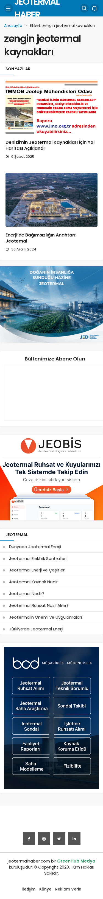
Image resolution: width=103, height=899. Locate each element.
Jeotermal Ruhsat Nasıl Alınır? (39, 605)
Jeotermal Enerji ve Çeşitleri (37, 570)
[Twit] (59, 838)
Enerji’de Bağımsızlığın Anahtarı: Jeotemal (40, 238)
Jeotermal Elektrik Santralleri (37, 558)
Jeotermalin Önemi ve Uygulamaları (45, 617)
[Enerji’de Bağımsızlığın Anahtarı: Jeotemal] (51, 200)
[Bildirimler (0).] (94, 8)
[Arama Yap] (84, 8)
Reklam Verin (68, 889)
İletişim (28, 889)
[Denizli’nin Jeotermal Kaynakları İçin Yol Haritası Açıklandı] (51, 107)
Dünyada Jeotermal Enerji (35, 546)
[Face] (29, 838)
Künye (45, 889)
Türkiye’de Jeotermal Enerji (36, 629)
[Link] (74, 838)
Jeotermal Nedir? (26, 593)
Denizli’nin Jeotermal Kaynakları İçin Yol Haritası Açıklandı (49, 145)
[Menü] (8, 8)
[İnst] (44, 838)
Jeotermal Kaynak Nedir (33, 582)
